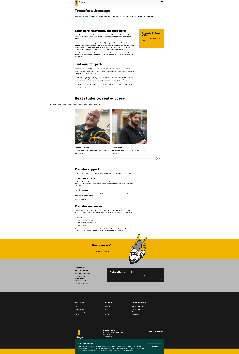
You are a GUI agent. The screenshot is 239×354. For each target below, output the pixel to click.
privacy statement (128, 350)
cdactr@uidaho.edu (84, 273)
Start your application (101, 251)
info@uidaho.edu (107, 336)
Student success (104, 16)
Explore (143, 2)
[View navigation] (162, 2)
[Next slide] (162, 158)
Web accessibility (80, 312)
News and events (148, 16)
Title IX (77, 314)
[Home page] (76, 3)
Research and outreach (118, 16)
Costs (149, 2)
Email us (144, 44)
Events (107, 314)
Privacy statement (80, 309)
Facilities (130, 16)
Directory (108, 306)
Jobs (76, 306)
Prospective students (138, 306)
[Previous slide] (158, 158)
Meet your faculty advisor (82, 199)
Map (106, 309)
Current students (137, 309)
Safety (107, 312)
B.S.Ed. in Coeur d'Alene (81, 88)
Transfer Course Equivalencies (85, 220)
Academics (94, 16)
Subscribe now (156, 279)
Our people (138, 16)
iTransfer (79, 217)
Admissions (155, 2)
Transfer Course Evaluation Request (87, 222)
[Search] (79, 2)
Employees (135, 314)
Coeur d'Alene (83, 16)
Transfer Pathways (82, 225)
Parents (134, 312)
